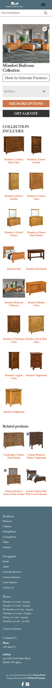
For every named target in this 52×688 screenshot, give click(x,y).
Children (7, 526)
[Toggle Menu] (43, 4)
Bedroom (7, 521)
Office (6, 542)
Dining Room (9, 531)
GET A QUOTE (26, 113)
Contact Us (8, 587)
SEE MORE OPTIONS (26, 104)
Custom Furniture (11, 577)
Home (6, 561)
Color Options (10, 582)
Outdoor (7, 547)
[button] (44, 29)
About (6, 566)
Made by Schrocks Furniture (26, 78)
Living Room (9, 536)
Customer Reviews (12, 571)
